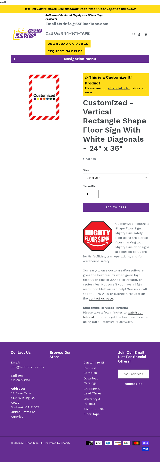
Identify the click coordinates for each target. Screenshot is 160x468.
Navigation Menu (80, 58)
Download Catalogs (68, 44)
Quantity (89, 186)
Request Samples (65, 51)
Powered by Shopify (57, 443)
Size (86, 170)
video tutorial (119, 88)
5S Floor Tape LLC (32, 443)
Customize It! (94, 362)
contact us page (101, 298)
